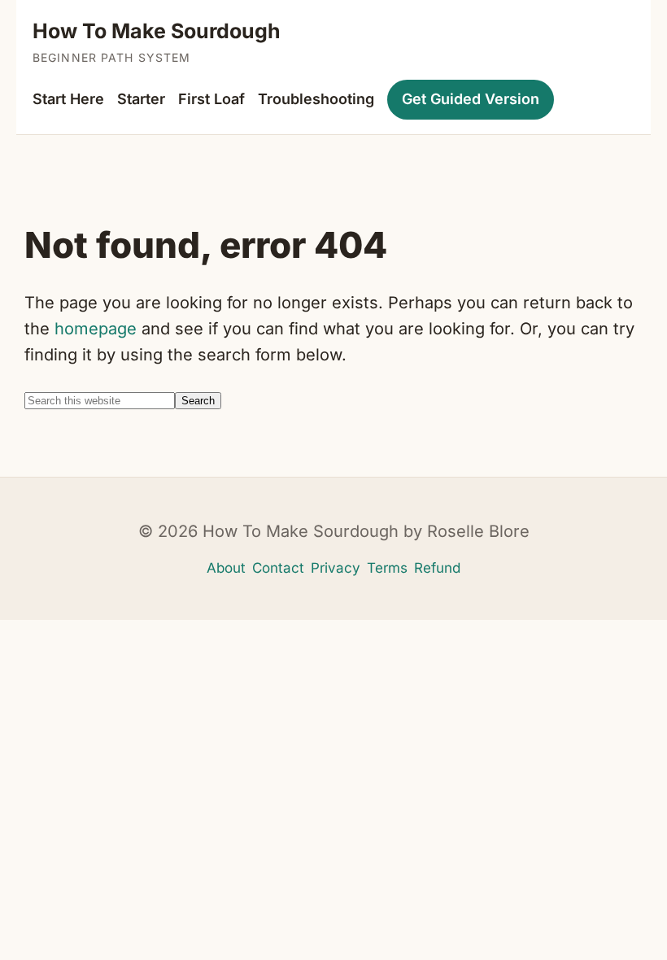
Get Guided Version (470, 98)
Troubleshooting (316, 98)
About (226, 568)
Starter (141, 98)
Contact (278, 568)
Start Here (68, 98)
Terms (387, 568)
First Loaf (211, 98)
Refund (437, 568)
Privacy (335, 568)
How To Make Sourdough (157, 31)
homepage (95, 328)
